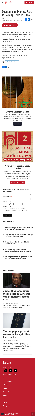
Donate (30, 2)
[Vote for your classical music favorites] (17, 146)
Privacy (5, 395)
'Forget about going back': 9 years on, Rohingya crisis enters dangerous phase (19, 235)
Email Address (7, 196)
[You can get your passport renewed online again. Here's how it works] (16, 320)
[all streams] (33, 414)
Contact (5, 388)
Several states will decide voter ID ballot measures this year (17, 243)
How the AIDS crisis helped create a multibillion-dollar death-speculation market (18, 250)
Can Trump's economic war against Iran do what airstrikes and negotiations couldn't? (18, 257)
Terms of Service (7, 392)
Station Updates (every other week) (13, 204)
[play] (2, 414)
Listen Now (17, 124)
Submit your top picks (17, 182)
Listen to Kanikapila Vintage (17, 112)
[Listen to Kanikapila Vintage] (17, 92)
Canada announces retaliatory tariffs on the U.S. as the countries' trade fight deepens (19, 228)
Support (5, 402)
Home (4, 378)
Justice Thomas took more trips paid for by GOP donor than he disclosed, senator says (16, 295)
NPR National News (12, 62)
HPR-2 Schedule (7, 385)
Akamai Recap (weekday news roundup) (14, 208)
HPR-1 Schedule (7, 381)
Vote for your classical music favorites (17, 167)
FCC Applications (7, 406)
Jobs (4, 399)
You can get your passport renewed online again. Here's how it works (17, 334)
